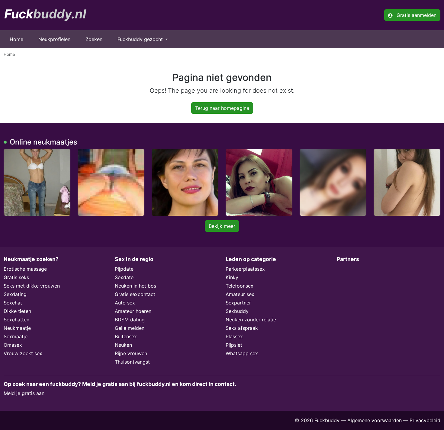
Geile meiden (129, 328)
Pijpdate (124, 269)
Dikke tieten (17, 311)
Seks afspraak (242, 328)
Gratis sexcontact (135, 294)
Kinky (232, 277)
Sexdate (124, 277)
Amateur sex (240, 294)
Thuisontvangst (132, 362)
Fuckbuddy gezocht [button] (140, 39)
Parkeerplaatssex (245, 269)
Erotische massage (25, 269)
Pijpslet (234, 345)
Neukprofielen (54, 39)
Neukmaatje (17, 328)
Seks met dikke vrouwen (32, 286)
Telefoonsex (239, 286)
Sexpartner (238, 303)
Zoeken (93, 39)
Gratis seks (16, 277)
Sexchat (13, 303)
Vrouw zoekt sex (23, 353)
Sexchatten (16, 320)
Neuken (123, 345)
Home (16, 39)
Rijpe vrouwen (131, 353)
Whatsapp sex (242, 353)
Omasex (13, 345)
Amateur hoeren (133, 311)
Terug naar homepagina (222, 108)
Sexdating (15, 294)
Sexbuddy (237, 311)
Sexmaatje (15, 336)
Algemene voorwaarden (374, 420)
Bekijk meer (222, 226)
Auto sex (125, 303)
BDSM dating (130, 320)
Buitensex (126, 336)
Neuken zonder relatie (251, 320)
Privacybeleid (425, 420)
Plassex (234, 336)
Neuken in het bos (135, 286)
